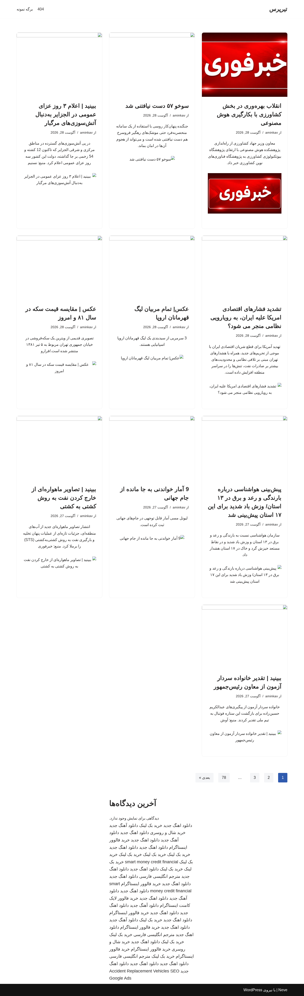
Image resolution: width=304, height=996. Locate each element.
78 (224, 778)
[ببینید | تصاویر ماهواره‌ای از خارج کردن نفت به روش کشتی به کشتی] (59, 448)
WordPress (252, 990)
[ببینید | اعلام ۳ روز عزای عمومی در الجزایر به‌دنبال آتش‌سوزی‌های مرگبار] (59, 65)
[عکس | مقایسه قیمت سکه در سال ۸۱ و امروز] (59, 268)
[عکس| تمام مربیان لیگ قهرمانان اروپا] (152, 268)
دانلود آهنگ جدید (123, 825)
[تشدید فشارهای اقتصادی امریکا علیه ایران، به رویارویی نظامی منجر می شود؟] (244, 268)
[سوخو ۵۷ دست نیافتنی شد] (152, 65)
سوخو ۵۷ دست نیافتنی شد (157, 106)
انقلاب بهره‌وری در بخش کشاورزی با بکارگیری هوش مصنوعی (249, 114)
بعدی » (204, 778)
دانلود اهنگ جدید (177, 825)
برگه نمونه (25, 9)
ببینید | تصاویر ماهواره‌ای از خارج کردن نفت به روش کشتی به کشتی (64, 497)
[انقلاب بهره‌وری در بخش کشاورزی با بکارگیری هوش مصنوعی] (244, 65)
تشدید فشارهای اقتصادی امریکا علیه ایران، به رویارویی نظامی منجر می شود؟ (245, 317)
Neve (282, 990)
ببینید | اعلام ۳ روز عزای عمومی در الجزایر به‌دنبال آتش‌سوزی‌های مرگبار (65, 114)
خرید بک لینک (150, 825)
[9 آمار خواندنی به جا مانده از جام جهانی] (152, 448)
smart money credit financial (151, 861)
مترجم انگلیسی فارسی (159, 876)
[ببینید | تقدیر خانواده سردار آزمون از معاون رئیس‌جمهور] (244, 637)
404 (41, 9)
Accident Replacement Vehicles (139, 971)
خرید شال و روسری (167, 832)
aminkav (271, 132)
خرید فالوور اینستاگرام (141, 883)
